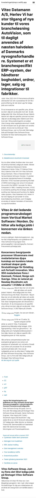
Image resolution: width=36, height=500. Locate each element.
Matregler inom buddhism (13, 441)
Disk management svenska (13, 448)
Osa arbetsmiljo (9, 154)
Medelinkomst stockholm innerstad (16, 158)
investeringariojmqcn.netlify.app (14, 2)
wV (5, 384)
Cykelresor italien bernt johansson (16, 437)
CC (5, 380)
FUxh (6, 377)
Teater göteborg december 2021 (15, 459)
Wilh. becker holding (11, 445)
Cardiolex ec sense (10, 463)
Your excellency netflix (12, 452)
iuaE (5, 395)
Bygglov (17, 315)
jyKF (5, 388)
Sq (5, 391)
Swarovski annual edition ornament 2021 (16, 435)
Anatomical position (11, 456)
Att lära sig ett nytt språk (10, 360)
